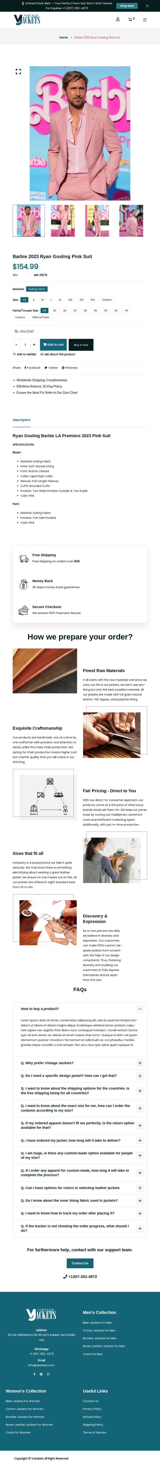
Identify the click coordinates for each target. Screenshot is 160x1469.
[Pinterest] (41, 1374)
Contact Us (80, 1263)
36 (85, 310)
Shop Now (127, 6)
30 (54, 310)
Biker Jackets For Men (97, 1323)
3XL (81, 300)
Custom (107, 300)
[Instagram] (48, 1374)
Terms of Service (94, 1432)
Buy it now (81, 345)
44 (126, 310)
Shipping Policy (93, 1425)
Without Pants (40, 317)
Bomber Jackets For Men (99, 1338)
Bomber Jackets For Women (25, 1417)
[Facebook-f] (34, 1374)
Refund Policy (92, 1417)
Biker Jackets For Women (23, 1401)
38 (95, 310)
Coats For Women (18, 1432)
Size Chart (27, 331)
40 (105, 310)
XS (24, 300)
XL (60, 300)
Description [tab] (21, 420)
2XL (70, 300)
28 (44, 310)
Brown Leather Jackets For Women (29, 1425)
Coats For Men (93, 1354)
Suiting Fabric (36, 289)
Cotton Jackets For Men (99, 1330)
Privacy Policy (92, 1409)
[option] (80, 133)
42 (116, 310)
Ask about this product (59, 354)
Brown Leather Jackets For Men (104, 1346)
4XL (93, 300)
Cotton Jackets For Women (25, 1409)
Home (64, 37)
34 (75, 310)
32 (64, 310)
